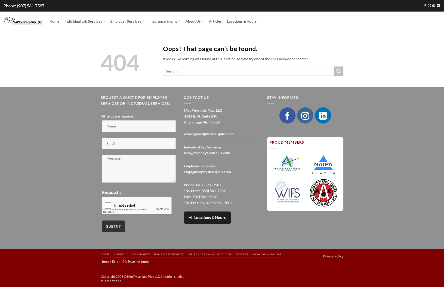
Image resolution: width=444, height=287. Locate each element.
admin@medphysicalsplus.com (209, 134)
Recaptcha (111, 192)
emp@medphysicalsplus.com (207, 171)
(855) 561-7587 (213, 190)
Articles (215, 21)
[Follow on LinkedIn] (438, 5)
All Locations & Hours (207, 217)
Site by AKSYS (111, 280)
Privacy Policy (333, 256)
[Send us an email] (433, 5)
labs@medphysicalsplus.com (207, 153)
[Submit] (338, 71)
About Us (193, 21)
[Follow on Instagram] (429, 5)
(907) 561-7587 (30, 5)
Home (54, 21)
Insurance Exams (163, 21)
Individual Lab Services (83, 21)
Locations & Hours (242, 21)
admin (167, 276)
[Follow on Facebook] (425, 5)
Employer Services (125, 21)
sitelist (179, 276)
